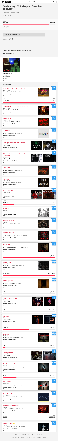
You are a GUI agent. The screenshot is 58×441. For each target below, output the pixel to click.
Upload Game (33, 1)
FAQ (29, 434)
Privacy (39, 437)
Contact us (40, 434)
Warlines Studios (15, 12)
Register (53, 1)
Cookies (44, 437)
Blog (33, 434)
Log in (47, 1)
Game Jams (24, 1)
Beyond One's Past (7, 73)
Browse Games (16, 1)
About (24, 434)
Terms (33, 437)
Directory (28, 437)
